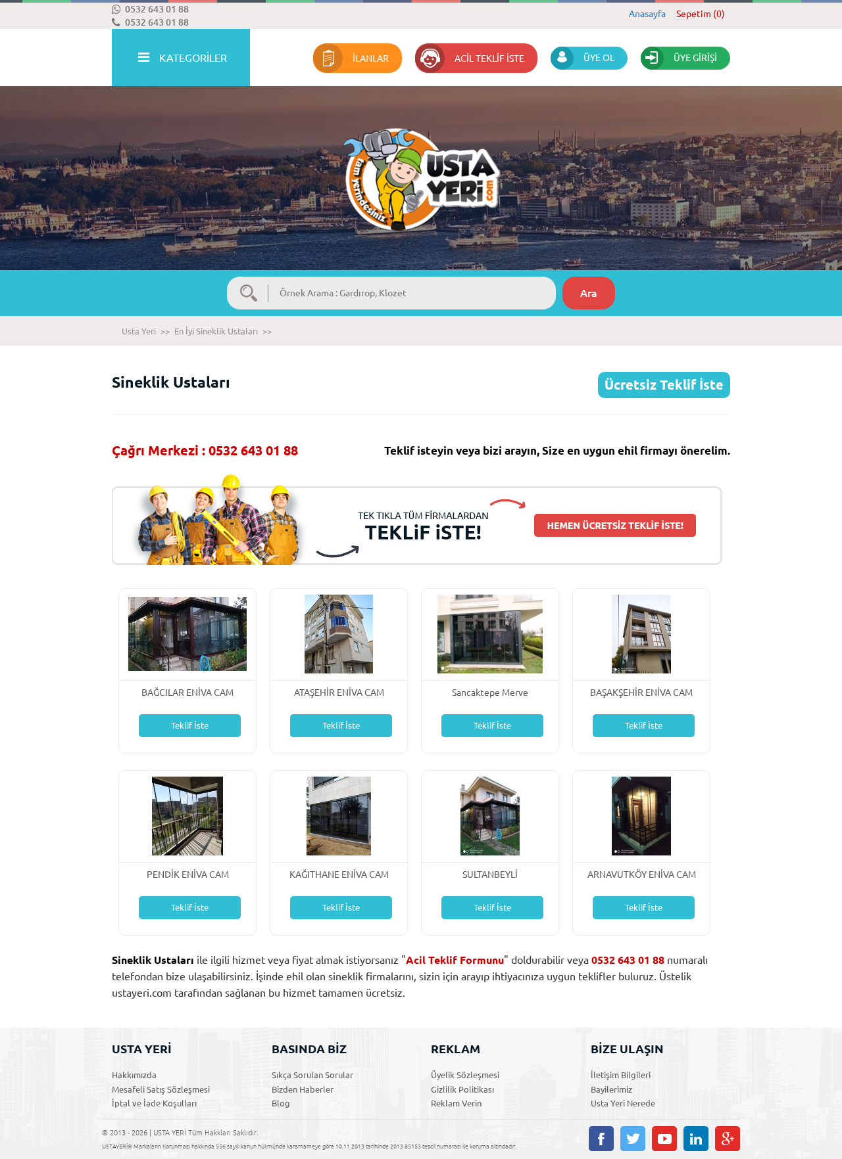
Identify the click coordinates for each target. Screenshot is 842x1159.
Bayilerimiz (611, 1089)
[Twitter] (632, 1138)
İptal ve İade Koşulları (154, 1103)
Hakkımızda (134, 1074)
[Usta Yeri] (421, 166)
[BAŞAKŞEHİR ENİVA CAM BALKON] (641, 633)
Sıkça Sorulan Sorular (312, 1074)
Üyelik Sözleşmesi (465, 1074)
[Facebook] (601, 1138)
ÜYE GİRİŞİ (695, 58)
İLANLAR (371, 58)
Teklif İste (190, 725)
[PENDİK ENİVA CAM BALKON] (187, 815)
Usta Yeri (139, 331)
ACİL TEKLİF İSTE (489, 58)
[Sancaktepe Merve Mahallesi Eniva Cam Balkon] (490, 633)
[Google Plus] (727, 1138)
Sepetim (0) (700, 14)
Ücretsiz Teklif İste (664, 384)
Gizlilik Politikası (462, 1089)
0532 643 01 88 (157, 9)
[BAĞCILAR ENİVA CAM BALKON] (187, 633)
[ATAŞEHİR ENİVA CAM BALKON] (338, 633)
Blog (281, 1103)
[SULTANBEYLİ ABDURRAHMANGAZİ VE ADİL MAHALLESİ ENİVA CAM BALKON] (490, 815)
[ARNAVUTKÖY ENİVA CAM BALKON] (641, 815)
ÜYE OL (598, 58)
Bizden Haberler (303, 1089)
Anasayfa (647, 14)
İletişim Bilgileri (621, 1074)
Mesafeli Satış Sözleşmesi (161, 1089)
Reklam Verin (456, 1103)
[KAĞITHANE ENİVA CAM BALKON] (339, 815)
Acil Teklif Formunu (455, 960)
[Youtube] (664, 1138)
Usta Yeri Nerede (623, 1103)
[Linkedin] (695, 1138)
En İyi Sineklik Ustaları (216, 331)
